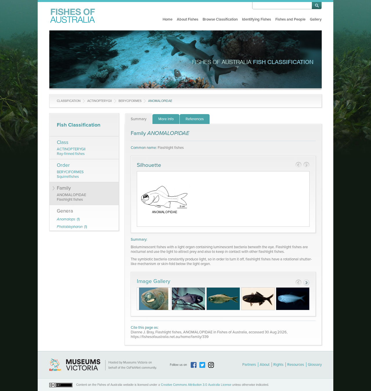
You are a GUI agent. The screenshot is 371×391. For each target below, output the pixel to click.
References (195, 119)
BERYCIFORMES (130, 101)
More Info (166, 119)
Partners (249, 364)
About (265, 364)
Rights (278, 364)
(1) (68, 219)
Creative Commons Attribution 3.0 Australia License (196, 385)
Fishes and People (290, 19)
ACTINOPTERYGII (99, 101)
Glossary (315, 364)
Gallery (316, 19)
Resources (295, 364)
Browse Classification (220, 19)
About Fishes (187, 19)
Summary (138, 119)
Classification (69, 101)
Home (167, 19)
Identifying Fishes (256, 19)
